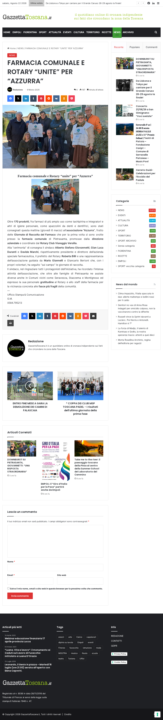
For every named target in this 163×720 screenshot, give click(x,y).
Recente (119, 47)
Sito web (61, 575)
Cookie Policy (120, 662)
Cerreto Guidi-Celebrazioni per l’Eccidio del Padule (145, 175)
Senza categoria (126, 246)
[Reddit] (49, 98)
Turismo (71, 658)
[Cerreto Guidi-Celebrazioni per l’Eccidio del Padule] (125, 174)
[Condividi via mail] (93, 316)
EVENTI (67, 32)
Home (12, 48)
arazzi (61, 637)
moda (98, 648)
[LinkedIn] (26, 98)
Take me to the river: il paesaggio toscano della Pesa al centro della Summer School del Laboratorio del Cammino (87, 467)
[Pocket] (71, 98)
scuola (95, 653)
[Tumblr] (33, 98)
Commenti (151, 47)
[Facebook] (10, 98)
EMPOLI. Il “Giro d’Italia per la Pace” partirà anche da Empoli (54, 486)
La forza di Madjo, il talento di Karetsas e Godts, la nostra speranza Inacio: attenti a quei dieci (136, 331)
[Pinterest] (41, 98)
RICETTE (106, 32)
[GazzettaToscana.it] (27, 17)
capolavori (91, 637)
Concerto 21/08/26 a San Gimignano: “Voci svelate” (144, 111)
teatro (61, 658)
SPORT (42, 32)
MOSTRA (62, 653)
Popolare (135, 47)
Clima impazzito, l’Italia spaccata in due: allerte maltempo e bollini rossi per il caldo (136, 296)
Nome (11, 561)
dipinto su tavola (65, 642)
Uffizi (82, 658)
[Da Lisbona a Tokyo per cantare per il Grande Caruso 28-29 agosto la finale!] (125, 85)
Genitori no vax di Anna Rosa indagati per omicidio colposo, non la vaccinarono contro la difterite (136, 308)
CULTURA (79, 32)
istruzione (87, 648)
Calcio (79, 637)
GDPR (114, 646)
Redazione (18, 90)
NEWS (117, 32)
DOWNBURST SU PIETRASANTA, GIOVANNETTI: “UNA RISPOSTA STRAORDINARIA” (18, 465)
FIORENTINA (30, 32)
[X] (18, 98)
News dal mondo (126, 284)
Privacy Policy (120, 654)
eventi (90, 642)
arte (70, 637)
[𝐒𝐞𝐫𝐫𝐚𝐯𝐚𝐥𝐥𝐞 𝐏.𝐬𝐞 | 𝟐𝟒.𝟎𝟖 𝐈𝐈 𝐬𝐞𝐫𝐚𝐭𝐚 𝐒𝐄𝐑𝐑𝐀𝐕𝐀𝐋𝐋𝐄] (125, 129)
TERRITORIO (93, 32)
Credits (67, 714)
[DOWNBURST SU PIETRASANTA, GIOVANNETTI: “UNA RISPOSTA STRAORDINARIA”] (21, 448)
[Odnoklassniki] (64, 98)
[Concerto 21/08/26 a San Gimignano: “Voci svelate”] (125, 110)
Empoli (80, 642)
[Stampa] (10, 323)
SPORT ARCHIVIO (127, 240)
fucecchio (74, 648)
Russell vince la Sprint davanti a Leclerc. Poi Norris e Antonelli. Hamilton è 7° (134, 320)
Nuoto (84, 653)
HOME (7, 32)
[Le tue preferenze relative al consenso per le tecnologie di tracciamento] (157, 714)
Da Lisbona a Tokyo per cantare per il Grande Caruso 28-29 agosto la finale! (145, 89)
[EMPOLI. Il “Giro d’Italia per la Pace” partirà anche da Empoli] (55, 460)
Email (11, 575)
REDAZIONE (117, 636)
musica (74, 653)
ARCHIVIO (128, 32)
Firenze (61, 648)
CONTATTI (116, 641)
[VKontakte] (56, 98)
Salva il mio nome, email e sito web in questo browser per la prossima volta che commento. (56, 588)
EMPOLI (17, 32)
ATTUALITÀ (55, 32)
